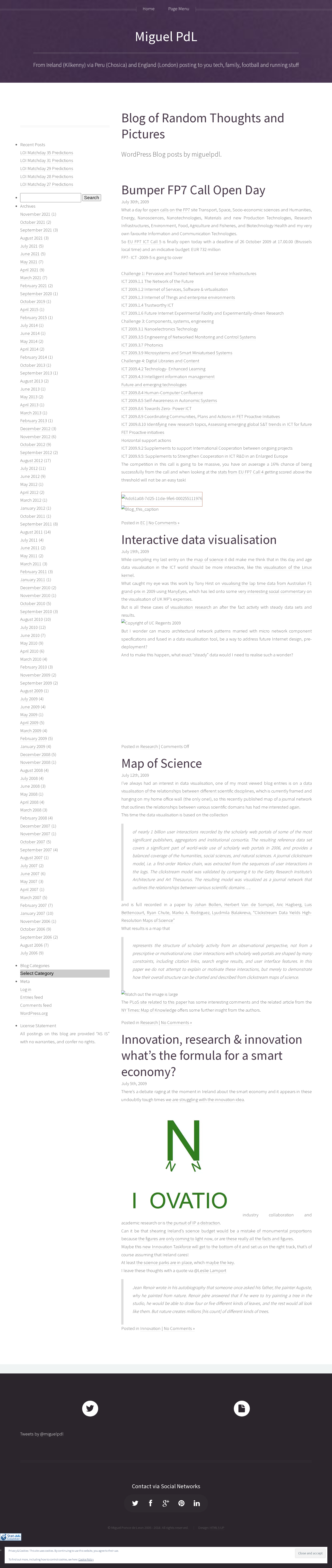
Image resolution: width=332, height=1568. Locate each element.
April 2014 (29, 349)
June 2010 (30, 635)
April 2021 (29, 270)
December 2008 (35, 754)
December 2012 (35, 428)
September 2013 (36, 373)
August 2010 (31, 619)
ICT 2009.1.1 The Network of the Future (157, 281)
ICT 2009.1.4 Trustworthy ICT (147, 305)
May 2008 (28, 794)
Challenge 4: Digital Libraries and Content (160, 361)
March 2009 (30, 730)
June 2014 (30, 333)
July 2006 (29, 953)
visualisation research (190, 607)
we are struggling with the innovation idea (205, 1099)
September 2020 (36, 293)
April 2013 (29, 405)
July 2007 (29, 865)
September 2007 (36, 850)
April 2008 (29, 802)
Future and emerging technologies (154, 384)
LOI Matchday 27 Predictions (46, 184)
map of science (208, 559)
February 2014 (33, 357)
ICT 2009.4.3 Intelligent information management (168, 376)
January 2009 (32, 746)
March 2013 (30, 413)
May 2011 (28, 556)
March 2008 (30, 810)
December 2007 (35, 826)
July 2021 (29, 246)
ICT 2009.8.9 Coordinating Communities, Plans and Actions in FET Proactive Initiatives (200, 416)
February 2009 (33, 738)
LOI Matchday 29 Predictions (46, 168)
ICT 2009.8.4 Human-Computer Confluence (162, 392)
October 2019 (32, 301)
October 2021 (32, 222)
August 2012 (31, 460)
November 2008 (35, 762)
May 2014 (28, 341)
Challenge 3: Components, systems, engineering (167, 321)
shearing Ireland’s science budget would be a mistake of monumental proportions (231, 1231)
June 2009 (30, 707)
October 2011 (32, 516)
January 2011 (32, 579)
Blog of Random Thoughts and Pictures (202, 126)
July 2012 (29, 468)
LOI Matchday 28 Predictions (46, 176)
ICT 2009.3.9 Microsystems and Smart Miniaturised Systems (176, 353)
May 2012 (28, 484)
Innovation (150, 1328)
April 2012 (29, 492)
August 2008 (31, 770)
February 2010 (33, 667)
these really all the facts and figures (259, 1238)
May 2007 (28, 881)
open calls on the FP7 (169, 210)
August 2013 (31, 381)
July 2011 (29, 540)
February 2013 (33, 420)
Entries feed (31, 997)
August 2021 (31, 238)
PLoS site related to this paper (158, 1002)
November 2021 (35, 214)
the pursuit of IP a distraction (193, 1223)
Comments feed (36, 1005)
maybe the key (220, 1262)
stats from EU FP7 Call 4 (241, 472)
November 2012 (35, 436)
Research (149, 746)
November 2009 (35, 675)
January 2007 (32, 913)
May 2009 (28, 714)
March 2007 (30, 897)
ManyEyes (177, 591)
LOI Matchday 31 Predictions (46, 160)
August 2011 (31, 532)
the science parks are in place (164, 1262)
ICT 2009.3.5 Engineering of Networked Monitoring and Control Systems (188, 337)
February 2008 (33, 818)
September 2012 (36, 452)
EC (142, 523)
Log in (25, 989)
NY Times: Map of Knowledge (148, 1010)
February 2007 (33, 905)
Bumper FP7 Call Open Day (193, 190)
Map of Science (161, 763)
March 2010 (30, 659)
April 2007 (29, 889)
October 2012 (32, 444)
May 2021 (28, 262)
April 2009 (29, 722)
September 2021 (36, 230)
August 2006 (31, 945)
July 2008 (29, 778)
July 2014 (29, 325)
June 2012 (30, 476)
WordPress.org (34, 1013)
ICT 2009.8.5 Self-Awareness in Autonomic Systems (169, 400)
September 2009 (36, 683)
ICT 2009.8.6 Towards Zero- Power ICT (156, 408)
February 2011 (33, 571)
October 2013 (32, 365)
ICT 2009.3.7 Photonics (142, 345)
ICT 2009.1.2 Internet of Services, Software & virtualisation (174, 289)
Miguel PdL (166, 36)
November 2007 (35, 834)
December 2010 (35, 587)
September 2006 (36, 937)
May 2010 (28, 643)
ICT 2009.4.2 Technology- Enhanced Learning (163, 369)
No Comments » (164, 523)
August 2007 (31, 857)
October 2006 (32, 929)
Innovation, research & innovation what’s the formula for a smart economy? (211, 1055)
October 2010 (32, 603)
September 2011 (36, 524)
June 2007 (30, 873)
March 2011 (30, 564)
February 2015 (33, 317)
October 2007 (32, 842)
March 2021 (30, 277)
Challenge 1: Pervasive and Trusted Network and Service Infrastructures (188, 273)
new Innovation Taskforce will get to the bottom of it (191, 1246)
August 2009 (31, 691)
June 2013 (30, 389)
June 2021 (30, 254)
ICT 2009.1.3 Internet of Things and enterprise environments (178, 297)
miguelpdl (206, 154)
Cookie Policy (86, 1559)
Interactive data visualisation (199, 539)
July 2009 (29, 699)
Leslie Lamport (212, 1270)
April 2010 (29, 651)
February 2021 (33, 285)
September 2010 (36, 611)
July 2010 (29, 627)
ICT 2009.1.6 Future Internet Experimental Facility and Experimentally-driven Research (202, 313)
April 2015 (29, 309)
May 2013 (28, 397)
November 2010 (35, 595)
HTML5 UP (217, 1527)
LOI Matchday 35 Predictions (46, 152)
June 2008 (30, 786)
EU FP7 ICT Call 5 (144, 241)
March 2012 (30, 500)
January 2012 (32, 508)
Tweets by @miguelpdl (41, 1434)
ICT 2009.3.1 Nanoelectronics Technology (159, 329)
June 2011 (30, 548)
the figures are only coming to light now (175, 1238)
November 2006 (35, 921)
